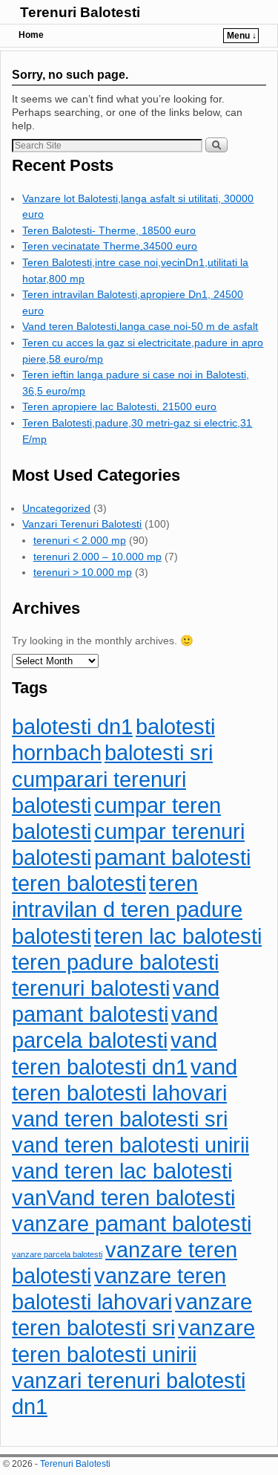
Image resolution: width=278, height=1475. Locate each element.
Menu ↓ (242, 35)
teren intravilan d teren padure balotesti (127, 909)
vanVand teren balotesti (123, 1197)
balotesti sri (159, 752)
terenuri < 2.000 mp (79, 540)
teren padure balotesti (115, 962)
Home (31, 35)
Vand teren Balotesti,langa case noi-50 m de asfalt (140, 326)
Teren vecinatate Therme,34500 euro (109, 246)
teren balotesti (79, 883)
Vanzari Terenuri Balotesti (82, 524)
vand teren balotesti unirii (130, 1144)
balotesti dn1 (72, 726)
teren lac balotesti (178, 936)
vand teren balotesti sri (120, 1118)
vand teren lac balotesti (122, 1170)
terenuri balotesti (91, 988)
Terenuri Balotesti (80, 12)
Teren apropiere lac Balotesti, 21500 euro (119, 406)
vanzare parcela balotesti (57, 1254)
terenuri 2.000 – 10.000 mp (97, 557)
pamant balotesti (172, 857)
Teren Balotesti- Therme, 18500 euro (109, 230)
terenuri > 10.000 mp (82, 572)
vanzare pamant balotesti (131, 1223)
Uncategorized (56, 508)
